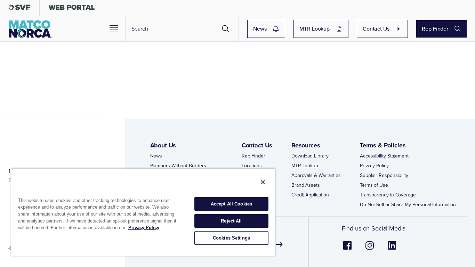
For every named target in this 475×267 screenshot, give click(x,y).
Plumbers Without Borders (178, 165)
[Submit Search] (226, 28)
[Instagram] (369, 249)
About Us (163, 145)
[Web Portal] (71, 9)
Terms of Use (374, 185)
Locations (252, 165)
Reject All (231, 221)
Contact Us (376, 29)
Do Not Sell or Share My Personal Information (408, 204)
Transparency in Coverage (388, 195)
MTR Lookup (314, 29)
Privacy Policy (374, 165)
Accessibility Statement (384, 156)
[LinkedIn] (391, 249)
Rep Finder (435, 29)
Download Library (310, 156)
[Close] (263, 182)
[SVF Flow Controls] (19, 9)
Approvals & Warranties (316, 175)
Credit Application (310, 195)
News (259, 29)
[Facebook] (347, 249)
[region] (143, 212)
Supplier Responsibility (384, 175)
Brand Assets (305, 185)
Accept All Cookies (231, 204)
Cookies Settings (231, 238)
